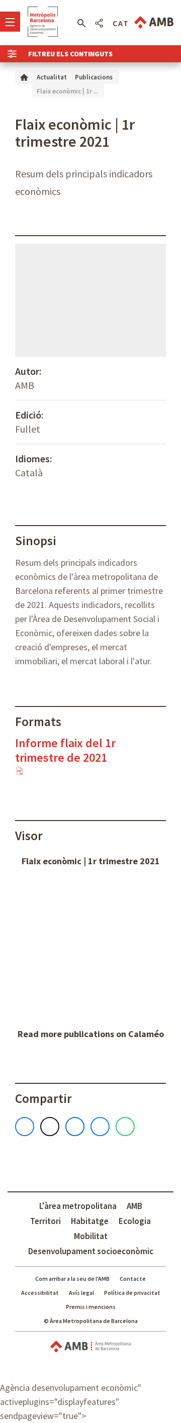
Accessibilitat (40, 1292)
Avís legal (81, 1292)
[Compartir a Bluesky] (100, 1126)
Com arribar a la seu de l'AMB (72, 1278)
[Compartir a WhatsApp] (125, 1126)
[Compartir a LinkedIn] (74, 1126)
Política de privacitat (132, 1292)
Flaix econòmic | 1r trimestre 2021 (91, 861)
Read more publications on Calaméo (91, 1034)
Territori (45, 1221)
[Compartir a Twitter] (49, 1126)
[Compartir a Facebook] (24, 1126)
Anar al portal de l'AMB (153, 22)
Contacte (133, 1278)
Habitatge (90, 1221)
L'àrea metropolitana (78, 1205)
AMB (134, 1205)
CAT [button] (121, 23)
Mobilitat (91, 1236)
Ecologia (135, 1221)
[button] (81, 23)
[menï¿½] (10, 22)
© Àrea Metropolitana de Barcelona (91, 1321)
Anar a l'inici (43, 22)
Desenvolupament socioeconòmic (90, 1251)
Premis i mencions (91, 1306)
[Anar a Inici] (24, 76)
